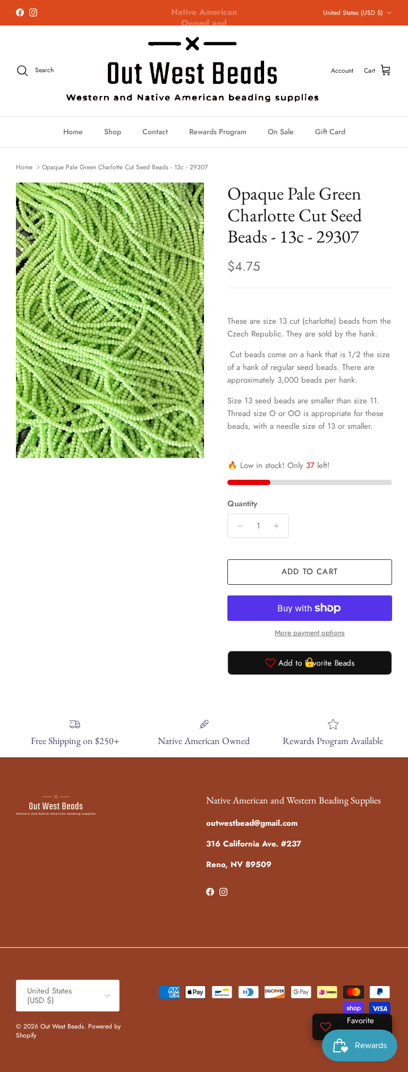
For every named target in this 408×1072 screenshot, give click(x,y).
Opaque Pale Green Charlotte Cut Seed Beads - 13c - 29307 (125, 167)
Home (73, 131)
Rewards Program (217, 131)
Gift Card (330, 131)
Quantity (242, 503)
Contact (155, 131)
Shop (112, 131)
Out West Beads (62, 1026)
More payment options (310, 632)
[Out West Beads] (192, 71)
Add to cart (310, 571)
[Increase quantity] (279, 526)
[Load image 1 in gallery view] (110, 320)
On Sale (281, 131)
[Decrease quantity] (237, 526)
